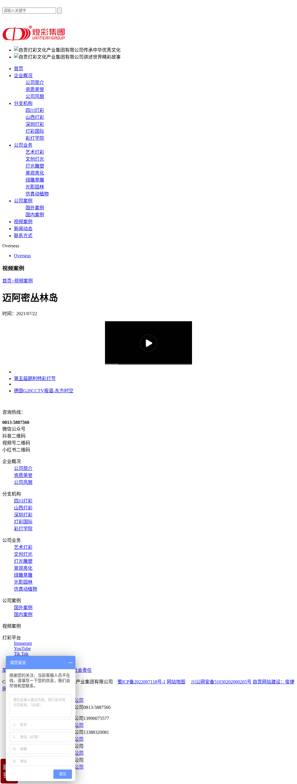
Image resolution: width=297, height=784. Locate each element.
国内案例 (35, 214)
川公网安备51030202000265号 (221, 681)
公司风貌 (35, 96)
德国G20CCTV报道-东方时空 (43, 390)
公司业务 (23, 145)
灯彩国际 (35, 131)
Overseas (22, 255)
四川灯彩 (35, 110)
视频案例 (23, 221)
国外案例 (35, 207)
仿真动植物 (37, 193)
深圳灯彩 (35, 124)
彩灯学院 (35, 138)
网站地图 (176, 681)
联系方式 (23, 235)
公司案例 (23, 200)
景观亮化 (35, 172)
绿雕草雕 (35, 179)
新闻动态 (23, 228)
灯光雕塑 (35, 166)
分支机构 (23, 103)
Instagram (23, 643)
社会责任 (82, 670)
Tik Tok (21, 653)
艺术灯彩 (35, 152)
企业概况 (23, 75)
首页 (18, 68)
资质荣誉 (35, 89)
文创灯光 (35, 159)
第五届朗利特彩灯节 (35, 378)
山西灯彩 (35, 117)
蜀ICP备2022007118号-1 (141, 681)
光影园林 (35, 186)
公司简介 (35, 82)
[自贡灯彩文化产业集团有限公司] (34, 39)
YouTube (22, 648)
